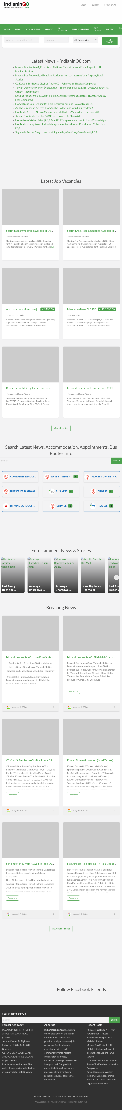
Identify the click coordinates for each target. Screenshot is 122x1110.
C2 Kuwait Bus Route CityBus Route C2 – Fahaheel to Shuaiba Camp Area (56, 83)
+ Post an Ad (110, 5)
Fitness (102, 491)
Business (61, 491)
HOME (7, 29)
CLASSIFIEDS (33, 29)
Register (95, 5)
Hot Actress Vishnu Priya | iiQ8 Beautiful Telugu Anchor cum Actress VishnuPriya (60, 120)
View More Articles (61, 928)
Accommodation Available (17, 236)
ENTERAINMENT (80, 29)
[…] (52, 246)
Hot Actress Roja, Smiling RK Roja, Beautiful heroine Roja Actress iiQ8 (54, 103)
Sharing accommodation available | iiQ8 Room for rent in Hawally (43, 230)
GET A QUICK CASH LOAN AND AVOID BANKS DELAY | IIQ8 (17, 1056)
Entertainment (61, 476)
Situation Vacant (23, 394)
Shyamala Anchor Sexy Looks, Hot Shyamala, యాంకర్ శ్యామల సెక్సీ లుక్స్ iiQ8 (56, 132)
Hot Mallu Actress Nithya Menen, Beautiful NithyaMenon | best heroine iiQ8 (57, 112)
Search (110, 42)
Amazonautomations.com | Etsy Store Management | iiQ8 (39, 309)
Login (83, 5)
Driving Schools (21, 505)
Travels (102, 505)
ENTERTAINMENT (78, 1096)
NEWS (18, 29)
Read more (74, 692)
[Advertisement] (61, 15)
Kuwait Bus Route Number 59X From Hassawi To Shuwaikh (47, 116)
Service (62, 505)
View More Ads (61, 428)
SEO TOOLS (97, 29)
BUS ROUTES (62, 29)
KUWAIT (49, 29)
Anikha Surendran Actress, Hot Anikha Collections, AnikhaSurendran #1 (55, 107)
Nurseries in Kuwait (23, 491)
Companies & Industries (25, 476)
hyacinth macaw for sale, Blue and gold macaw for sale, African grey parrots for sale (18, 1068)
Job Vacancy (11, 394)
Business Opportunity (15, 315)
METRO (110, 29)
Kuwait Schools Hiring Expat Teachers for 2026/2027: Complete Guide (47, 388)
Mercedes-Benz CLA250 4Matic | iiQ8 (89, 309)
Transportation (74, 315)
